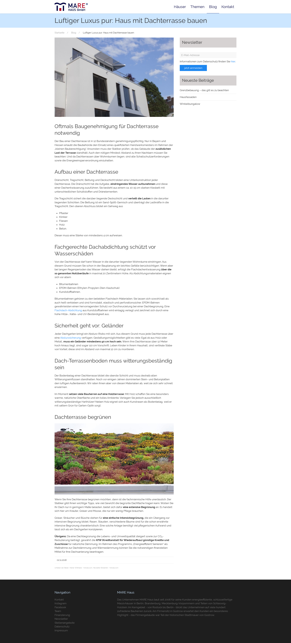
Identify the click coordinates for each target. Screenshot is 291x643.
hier (233, 61)
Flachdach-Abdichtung (68, 310)
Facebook (60, 607)
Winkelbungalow (190, 103)
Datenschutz (62, 626)
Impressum (61, 630)
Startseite (59, 32)
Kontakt (227, 7)
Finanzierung (62, 615)
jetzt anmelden (193, 67)
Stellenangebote (65, 622)
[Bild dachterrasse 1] (114, 76)
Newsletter (61, 618)
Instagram (61, 603)
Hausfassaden (188, 97)
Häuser (180, 7)
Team (58, 611)
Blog (213, 7)
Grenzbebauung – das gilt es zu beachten (204, 90)
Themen (197, 7)
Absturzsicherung (70, 337)
